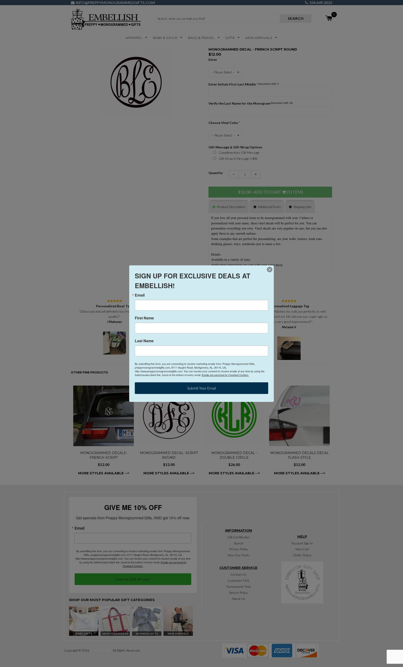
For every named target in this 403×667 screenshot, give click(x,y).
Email (140, 295)
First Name (144, 318)
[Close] (269, 269)
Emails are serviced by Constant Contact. (225, 375)
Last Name (144, 341)
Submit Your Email (201, 388)
